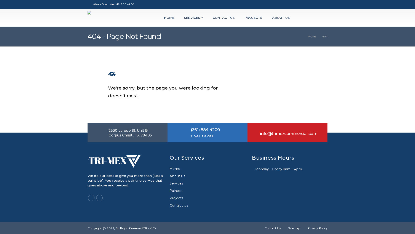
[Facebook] (317, 4)
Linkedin (99, 198)
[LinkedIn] (324, 4)
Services (192, 18)
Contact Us (224, 18)
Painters (176, 191)
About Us (281, 18)
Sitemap (294, 228)
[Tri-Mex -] (114, 17)
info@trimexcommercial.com (288, 133)
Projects (253, 18)
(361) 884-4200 (205, 129)
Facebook (91, 198)
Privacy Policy (317, 228)
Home (169, 18)
